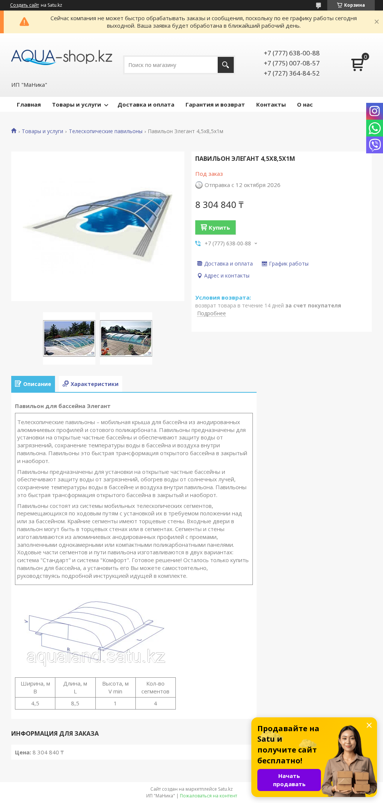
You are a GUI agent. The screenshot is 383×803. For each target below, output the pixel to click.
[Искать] (226, 65)
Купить (219, 227)
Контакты (271, 104)
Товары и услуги (76, 104)
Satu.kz (225, 789)
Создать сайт (24, 5)
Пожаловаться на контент (208, 796)
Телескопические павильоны (106, 131)
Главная (29, 104)
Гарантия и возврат (215, 104)
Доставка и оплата (145, 104)
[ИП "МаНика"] (61, 57)
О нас (305, 104)
